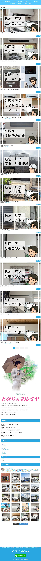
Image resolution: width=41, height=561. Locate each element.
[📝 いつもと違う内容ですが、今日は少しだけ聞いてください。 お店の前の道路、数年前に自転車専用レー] (25, 497)
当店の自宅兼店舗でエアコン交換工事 (8, 60)
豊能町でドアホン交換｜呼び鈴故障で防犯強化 (9, 89)
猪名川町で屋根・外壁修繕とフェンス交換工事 (9, 173)
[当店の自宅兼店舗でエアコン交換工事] (20, 59)
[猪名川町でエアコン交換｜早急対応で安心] (20, 31)
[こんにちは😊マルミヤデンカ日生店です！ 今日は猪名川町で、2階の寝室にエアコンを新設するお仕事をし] (25, 517)
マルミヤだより (4, 445)
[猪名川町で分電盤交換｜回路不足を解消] (20, 284)
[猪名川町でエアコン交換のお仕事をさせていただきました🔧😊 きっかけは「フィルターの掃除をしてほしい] (5, 497)
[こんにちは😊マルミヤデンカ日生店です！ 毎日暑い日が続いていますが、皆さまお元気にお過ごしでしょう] (5, 507)
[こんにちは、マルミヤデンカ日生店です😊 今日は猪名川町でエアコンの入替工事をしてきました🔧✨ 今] (15, 497)
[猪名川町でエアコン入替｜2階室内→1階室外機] (20, 228)
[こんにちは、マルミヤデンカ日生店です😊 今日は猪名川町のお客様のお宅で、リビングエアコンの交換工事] (15, 478)
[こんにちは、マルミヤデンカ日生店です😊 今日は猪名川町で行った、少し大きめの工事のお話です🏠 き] (35, 487)
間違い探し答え (4, 453)
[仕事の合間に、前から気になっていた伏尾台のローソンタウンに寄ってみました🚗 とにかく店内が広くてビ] (35, 497)
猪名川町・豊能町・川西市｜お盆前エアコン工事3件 (11, 117)
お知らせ (3, 444)
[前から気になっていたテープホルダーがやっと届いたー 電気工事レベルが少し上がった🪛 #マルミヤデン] (5, 478)
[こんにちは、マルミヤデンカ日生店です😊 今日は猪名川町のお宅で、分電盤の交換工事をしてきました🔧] (35, 507)
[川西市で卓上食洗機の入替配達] (20, 144)
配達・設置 (6, 146)
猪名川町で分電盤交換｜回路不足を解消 (8, 285)
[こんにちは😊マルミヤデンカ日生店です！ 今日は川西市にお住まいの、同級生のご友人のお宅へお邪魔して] (5, 517)
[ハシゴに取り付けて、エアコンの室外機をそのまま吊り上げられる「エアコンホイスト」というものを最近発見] (25, 507)
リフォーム (6, 174)
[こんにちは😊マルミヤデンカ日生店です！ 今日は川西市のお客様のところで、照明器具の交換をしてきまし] (35, 517)
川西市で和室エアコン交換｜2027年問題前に (9, 342)
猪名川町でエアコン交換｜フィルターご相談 (9, 201)
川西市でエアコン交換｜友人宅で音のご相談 (9, 314)
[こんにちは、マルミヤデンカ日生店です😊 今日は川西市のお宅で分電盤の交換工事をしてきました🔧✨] (15, 507)
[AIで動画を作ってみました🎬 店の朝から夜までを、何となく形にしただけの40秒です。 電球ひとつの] (25, 478)
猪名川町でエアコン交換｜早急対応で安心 (9, 32)
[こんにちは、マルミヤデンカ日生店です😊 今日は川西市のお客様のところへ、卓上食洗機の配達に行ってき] (25, 487)
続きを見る (38, 35)
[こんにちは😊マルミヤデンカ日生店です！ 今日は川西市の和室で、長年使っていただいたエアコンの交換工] (15, 517)
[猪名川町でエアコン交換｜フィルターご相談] (20, 200)
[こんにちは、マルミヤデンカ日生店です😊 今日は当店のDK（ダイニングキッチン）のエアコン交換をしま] (35, 478)
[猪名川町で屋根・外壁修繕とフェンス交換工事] (20, 172)
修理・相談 (3, 448)
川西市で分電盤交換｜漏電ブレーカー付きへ (9, 257)
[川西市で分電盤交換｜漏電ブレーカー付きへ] (20, 256)
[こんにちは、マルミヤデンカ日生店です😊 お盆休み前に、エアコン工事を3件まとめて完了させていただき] (15, 487)
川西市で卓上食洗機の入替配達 (6, 145)
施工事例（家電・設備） (8, 118)
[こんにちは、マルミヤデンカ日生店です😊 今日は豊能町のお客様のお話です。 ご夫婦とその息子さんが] (5, 487)
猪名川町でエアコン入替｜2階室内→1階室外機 (10, 229)
